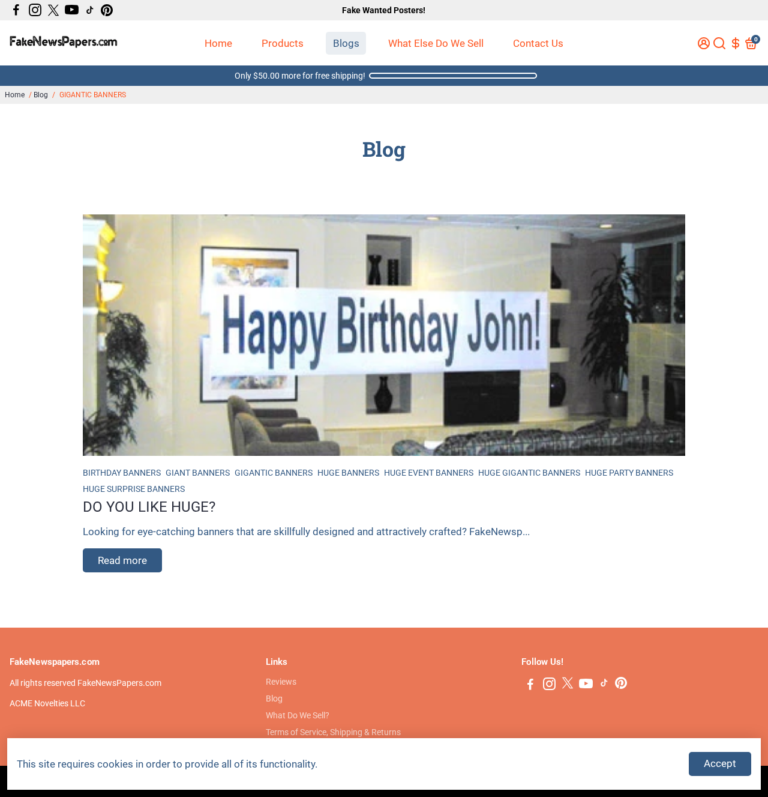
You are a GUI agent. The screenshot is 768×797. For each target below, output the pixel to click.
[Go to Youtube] (71, 10)
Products (283, 43)
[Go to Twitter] (53, 10)
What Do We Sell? (297, 715)
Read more (122, 560)
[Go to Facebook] (16, 10)
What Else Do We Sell (436, 43)
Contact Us (538, 43)
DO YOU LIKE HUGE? (149, 507)
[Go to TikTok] (90, 10)
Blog (41, 95)
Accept (720, 763)
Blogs (346, 43)
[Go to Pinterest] (107, 10)
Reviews (281, 681)
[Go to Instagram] (35, 10)
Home (218, 43)
